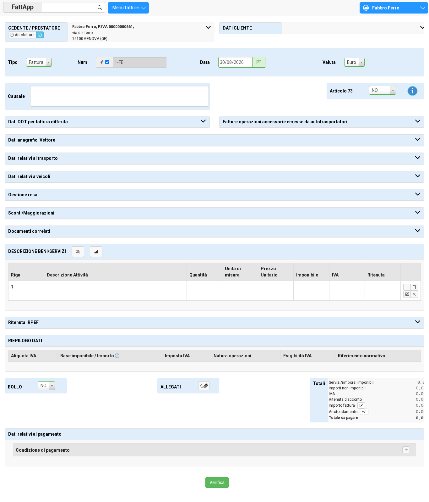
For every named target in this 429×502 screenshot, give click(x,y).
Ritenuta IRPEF (23, 322)
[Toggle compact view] (96, 251)
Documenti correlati (29, 231)
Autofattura (24, 35)
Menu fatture (126, 7)
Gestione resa (22, 194)
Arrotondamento (348, 412)
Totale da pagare (343, 418)
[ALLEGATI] (203, 385)
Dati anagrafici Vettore (31, 139)
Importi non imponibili (348, 388)
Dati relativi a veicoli (29, 176)
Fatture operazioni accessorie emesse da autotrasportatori (285, 121)
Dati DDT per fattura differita (38, 121)
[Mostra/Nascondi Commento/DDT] (78, 251)
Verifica (217, 482)
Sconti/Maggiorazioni (31, 212)
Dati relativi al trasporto (33, 158)
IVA (332, 394)
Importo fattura (342, 405)
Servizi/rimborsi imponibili (351, 382)
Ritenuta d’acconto (345, 399)
